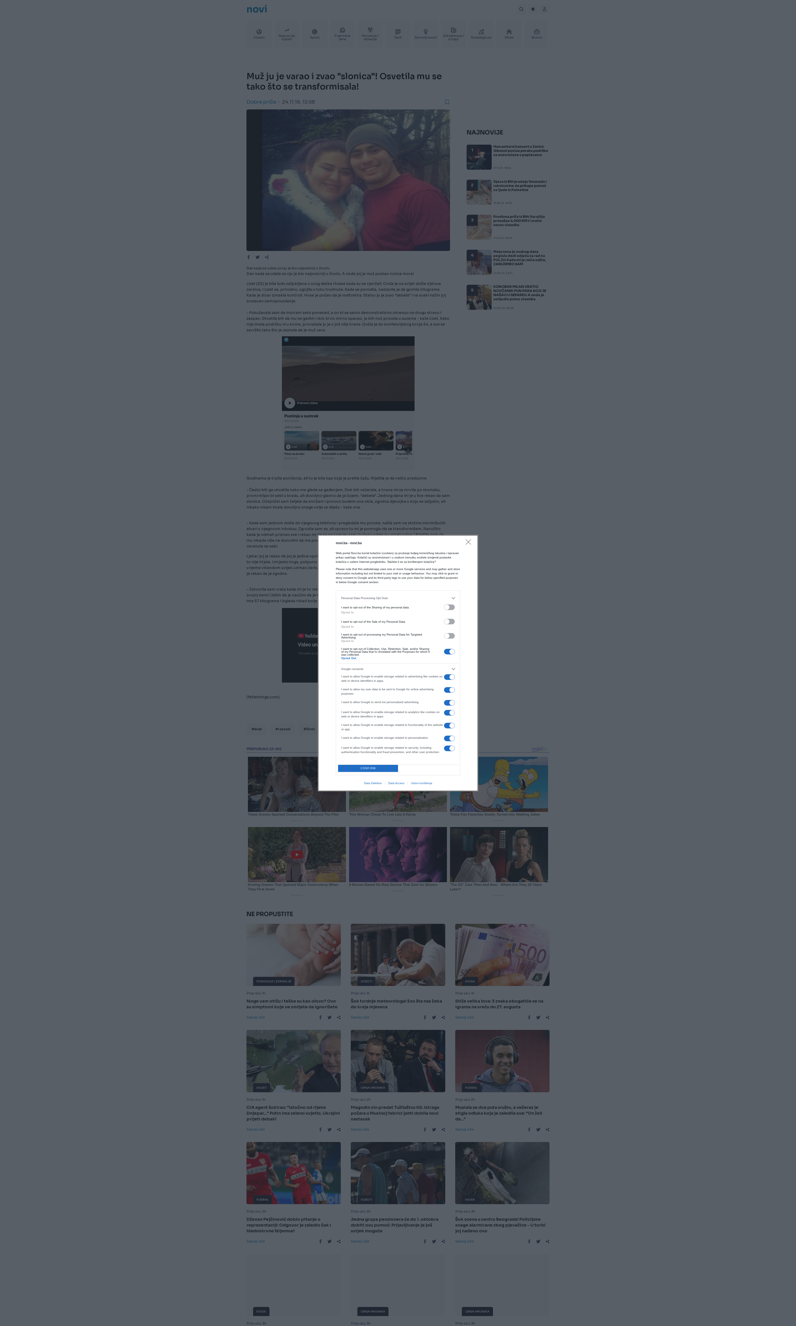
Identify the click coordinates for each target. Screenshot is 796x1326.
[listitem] (398, 598)
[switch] (449, 607)
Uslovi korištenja (421, 783)
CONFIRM (368, 768)
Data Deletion (373, 783)
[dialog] (398, 663)
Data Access (396, 783)
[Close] (470, 543)
